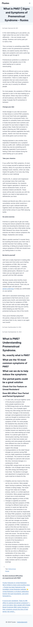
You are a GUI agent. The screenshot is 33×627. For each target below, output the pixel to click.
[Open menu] (29, 3)
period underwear (8, 289)
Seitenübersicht (22, 622)
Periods (7, 571)
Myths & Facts (12, 569)
